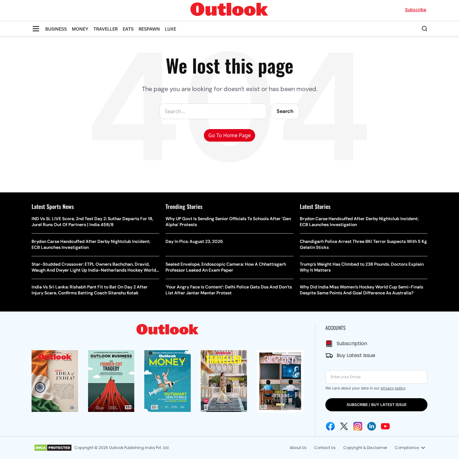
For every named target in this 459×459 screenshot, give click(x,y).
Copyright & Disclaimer (365, 447)
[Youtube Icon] (385, 426)
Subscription (352, 343)
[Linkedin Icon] (372, 426)
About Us (298, 447)
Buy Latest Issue (356, 355)
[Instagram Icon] (358, 426)
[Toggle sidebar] (36, 28)
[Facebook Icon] (330, 426)
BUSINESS (56, 28)
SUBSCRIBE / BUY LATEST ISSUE (377, 404)
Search (285, 111)
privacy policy (393, 388)
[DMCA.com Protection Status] (53, 448)
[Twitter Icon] (344, 426)
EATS (128, 28)
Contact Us (325, 447)
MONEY (80, 28)
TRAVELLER (105, 28)
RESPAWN (149, 28)
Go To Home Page (229, 135)
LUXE (170, 28)
